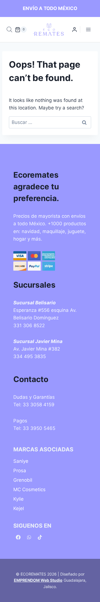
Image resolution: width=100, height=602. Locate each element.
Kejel (18, 508)
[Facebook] (18, 537)
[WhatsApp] (29, 537)
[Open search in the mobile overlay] (9, 29)
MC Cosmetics (29, 489)
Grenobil (22, 480)
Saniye (20, 461)
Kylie (18, 499)
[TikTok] (39, 537)
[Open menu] (88, 29)
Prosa (19, 470)
